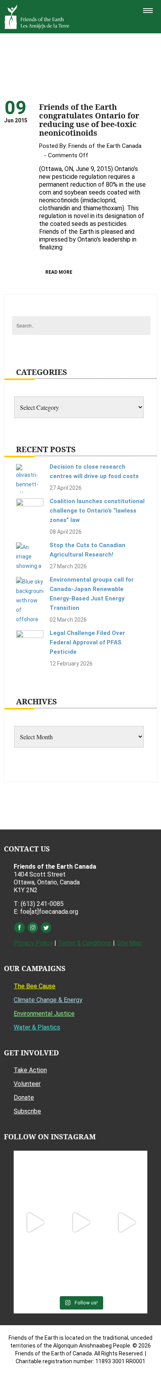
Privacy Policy (33, 943)
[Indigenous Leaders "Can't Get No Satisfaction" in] (80, 1176)
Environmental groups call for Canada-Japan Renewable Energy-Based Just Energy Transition (92, 593)
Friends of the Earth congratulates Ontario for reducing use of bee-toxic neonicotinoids (89, 120)
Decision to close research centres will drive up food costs (94, 471)
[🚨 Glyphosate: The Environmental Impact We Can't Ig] (126, 1176)
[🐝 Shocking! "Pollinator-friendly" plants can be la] (34, 1223)
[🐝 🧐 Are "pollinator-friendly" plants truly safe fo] (126, 1223)
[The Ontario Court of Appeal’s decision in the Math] (34, 1269)
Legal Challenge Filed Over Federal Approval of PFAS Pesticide (87, 642)
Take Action (30, 1070)
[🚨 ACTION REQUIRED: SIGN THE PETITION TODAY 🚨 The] (34, 1176)
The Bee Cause (34, 986)
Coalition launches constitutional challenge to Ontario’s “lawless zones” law (97, 511)
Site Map (128, 943)
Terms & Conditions (84, 943)
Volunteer (27, 1084)
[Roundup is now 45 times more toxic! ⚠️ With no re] (80, 1269)
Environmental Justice (44, 1013)
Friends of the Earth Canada (104, 145)
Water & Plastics (37, 1027)
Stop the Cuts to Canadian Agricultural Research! (87, 550)
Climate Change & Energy (48, 1000)
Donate (24, 1097)
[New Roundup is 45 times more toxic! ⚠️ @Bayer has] (126, 1269)
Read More (58, 272)
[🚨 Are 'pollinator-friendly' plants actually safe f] (80, 1223)
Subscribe (27, 1111)
